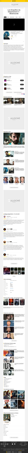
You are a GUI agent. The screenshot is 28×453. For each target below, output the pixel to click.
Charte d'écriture (12, 449)
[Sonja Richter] (16, 180)
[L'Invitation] (6, 418)
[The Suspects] (16, 302)
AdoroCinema (25, 444)
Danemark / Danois (6, 379)
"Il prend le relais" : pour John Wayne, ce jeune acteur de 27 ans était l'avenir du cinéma (19, 364)
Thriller (22, 31)
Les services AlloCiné (17, 449)
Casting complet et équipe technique (14, 187)
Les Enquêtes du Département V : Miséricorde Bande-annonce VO (7, 104)
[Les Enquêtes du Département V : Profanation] (5, 302)
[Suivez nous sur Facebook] (2, 444)
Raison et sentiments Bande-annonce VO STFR (7, 398)
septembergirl (8, 216)
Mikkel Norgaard (13, 32)
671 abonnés (8, 217)
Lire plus (4, 225)
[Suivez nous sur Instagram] (6, 444)
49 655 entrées (11, 288)
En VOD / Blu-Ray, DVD (7, 77)
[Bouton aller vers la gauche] (22, 17)
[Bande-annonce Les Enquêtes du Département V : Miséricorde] (6, 35)
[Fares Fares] (11, 180)
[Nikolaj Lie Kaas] (5, 180)
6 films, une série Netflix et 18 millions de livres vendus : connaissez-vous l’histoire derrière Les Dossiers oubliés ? (14, 147)
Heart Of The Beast (5, 427)
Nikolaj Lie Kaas (6, 183)
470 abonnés (8, 242)
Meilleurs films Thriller (20, 307)
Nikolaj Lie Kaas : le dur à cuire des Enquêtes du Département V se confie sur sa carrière (19, 153)
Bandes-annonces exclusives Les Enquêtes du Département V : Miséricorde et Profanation (19, 169)
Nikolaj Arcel (18, 32)
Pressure (4, 428)
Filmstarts (21, 443)
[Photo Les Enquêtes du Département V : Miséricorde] (6, 271)
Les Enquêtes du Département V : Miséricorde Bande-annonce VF (18, 104)
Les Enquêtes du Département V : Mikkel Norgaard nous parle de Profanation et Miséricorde (19, 161)
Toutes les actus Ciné (14, 340)
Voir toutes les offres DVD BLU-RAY (17, 92)
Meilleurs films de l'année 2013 (13, 307)
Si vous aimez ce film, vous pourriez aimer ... (14, 297)
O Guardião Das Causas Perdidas (8, 344)
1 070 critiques (11, 217)
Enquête (5, 383)
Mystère (5, 384)
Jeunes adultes (6, 386)
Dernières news (7, 131)
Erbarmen (6, 345)
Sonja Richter (16, 183)
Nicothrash (8, 241)
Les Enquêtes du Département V (8, 378)
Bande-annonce (13, 416)
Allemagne (14, 280)
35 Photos (14, 276)
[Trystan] (4, 254)
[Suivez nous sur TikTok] (8, 444)
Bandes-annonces (8, 97)
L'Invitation (12, 414)
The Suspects (16, 305)
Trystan (8, 254)
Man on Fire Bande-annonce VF (14, 398)
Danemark (11, 280)
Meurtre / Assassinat (7, 382)
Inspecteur (6, 380)
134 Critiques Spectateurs (14, 263)
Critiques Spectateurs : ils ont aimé (11, 214)
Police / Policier (6, 385)
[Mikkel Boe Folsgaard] (22, 180)
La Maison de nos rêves (6, 424)
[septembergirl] (4, 216)
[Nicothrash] (4, 242)
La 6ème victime (11, 305)
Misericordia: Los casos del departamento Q (10, 346)
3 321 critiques (11, 242)
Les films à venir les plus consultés (14, 437)
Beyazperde (21, 444)
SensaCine (25, 443)
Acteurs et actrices (8, 175)
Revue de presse (8, 449)
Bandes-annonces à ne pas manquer (14, 410)
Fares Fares (11, 183)
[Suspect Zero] (22, 302)
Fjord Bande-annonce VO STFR (21, 398)
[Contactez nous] (5, 446)
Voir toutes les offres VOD (9, 92)
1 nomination (11, 282)
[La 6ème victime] (11, 302)
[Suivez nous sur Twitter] (4, 444)
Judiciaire (20, 31)
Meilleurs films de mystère (7, 381)
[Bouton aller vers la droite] (23, 17)
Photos (5, 266)
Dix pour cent (4, 432)
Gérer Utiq (21, 449)
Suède (15, 280)
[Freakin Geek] (4, 229)
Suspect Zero (22, 305)
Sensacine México (23, 445)
